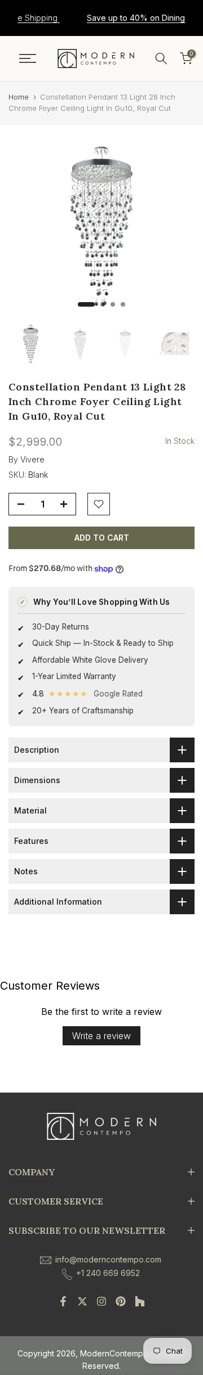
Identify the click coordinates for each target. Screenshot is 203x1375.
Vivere (32, 459)
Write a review (101, 1035)
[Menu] (27, 58)
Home (18, 96)
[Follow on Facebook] (63, 1301)
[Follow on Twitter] (82, 1301)
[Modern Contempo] (95, 58)
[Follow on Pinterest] (120, 1301)
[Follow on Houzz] (139, 1301)
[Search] (161, 58)
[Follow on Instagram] (101, 1301)
